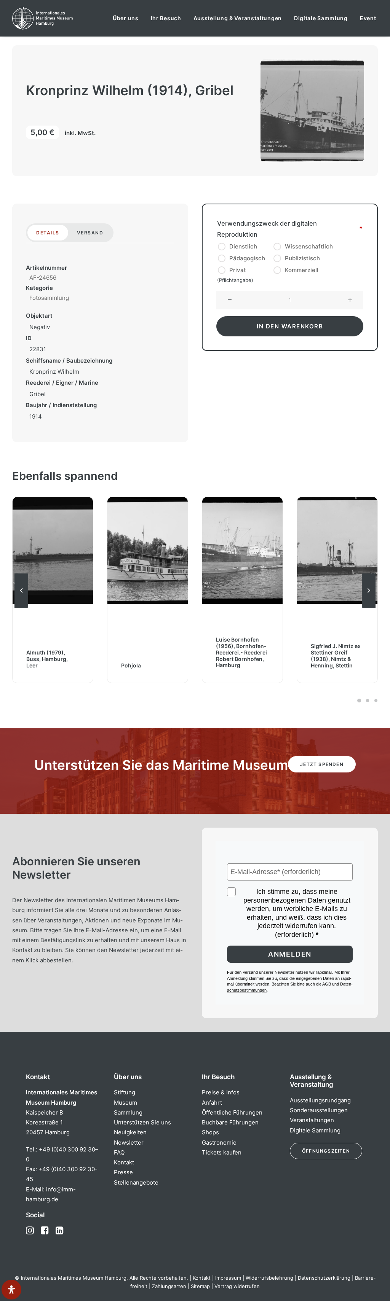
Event (368, 18)
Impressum (228, 1278)
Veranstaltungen (312, 1120)
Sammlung (128, 1112)
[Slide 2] (367, 700)
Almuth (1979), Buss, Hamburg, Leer (47, 659)
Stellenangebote (136, 1182)
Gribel (37, 394)
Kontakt (124, 1162)
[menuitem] (125, 18)
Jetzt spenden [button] (322, 764)
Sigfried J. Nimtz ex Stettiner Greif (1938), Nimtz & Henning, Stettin (336, 655)
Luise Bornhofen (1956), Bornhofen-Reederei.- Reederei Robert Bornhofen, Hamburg (241, 653)
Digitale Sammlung (321, 18)
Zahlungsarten (169, 1286)
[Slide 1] (359, 700)
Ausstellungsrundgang (320, 1100)
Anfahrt (212, 1102)
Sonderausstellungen (319, 1110)
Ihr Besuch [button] (166, 18)
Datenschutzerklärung (324, 1278)
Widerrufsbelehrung (269, 1278)
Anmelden (290, 954)
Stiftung (124, 1092)
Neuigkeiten (130, 1132)
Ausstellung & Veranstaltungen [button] (237, 18)
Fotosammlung (49, 297)
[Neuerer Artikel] (369, 607)
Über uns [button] (126, 18)
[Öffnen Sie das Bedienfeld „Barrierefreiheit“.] (11, 1289)
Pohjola (131, 665)
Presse (123, 1172)
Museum (125, 1102)
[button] (229, 300)
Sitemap (200, 1286)
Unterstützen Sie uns (142, 1122)
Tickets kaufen (221, 1152)
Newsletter (129, 1142)
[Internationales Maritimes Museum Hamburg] (57, 18)
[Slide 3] (375, 700)
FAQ (119, 1152)
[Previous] (21, 607)
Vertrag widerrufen (237, 1286)
